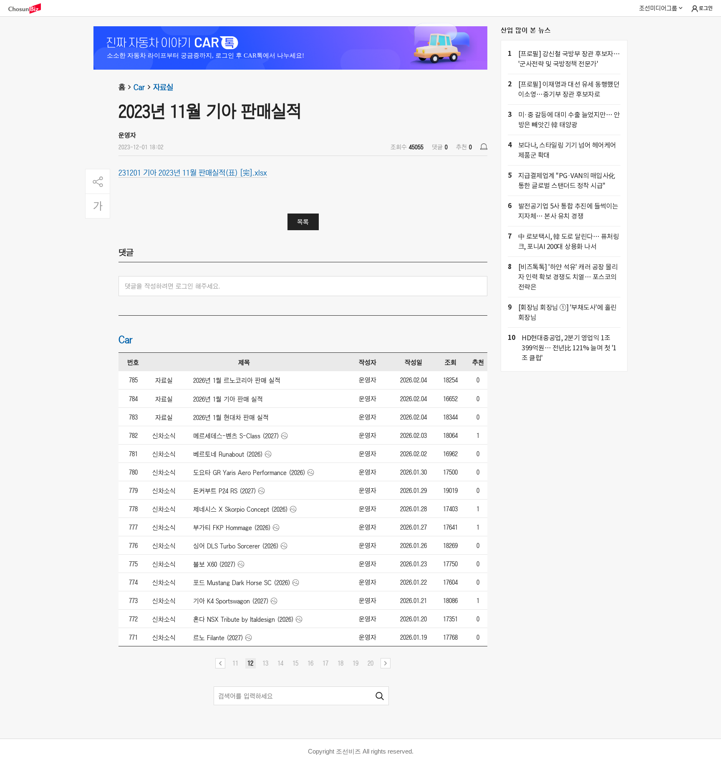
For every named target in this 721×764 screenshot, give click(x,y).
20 (370, 663)
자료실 (163, 87)
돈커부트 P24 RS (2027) (224, 491)
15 (295, 663)
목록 (303, 222)
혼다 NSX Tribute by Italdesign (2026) (243, 619)
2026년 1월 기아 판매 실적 (228, 399)
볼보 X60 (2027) (214, 564)
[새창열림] (28, 8)
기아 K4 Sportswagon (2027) (231, 601)
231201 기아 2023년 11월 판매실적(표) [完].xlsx (192, 172)
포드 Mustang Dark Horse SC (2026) (241, 582)
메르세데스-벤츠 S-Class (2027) (236, 436)
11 (235, 663)
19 (355, 663)
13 (265, 663)
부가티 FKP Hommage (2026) (232, 527)
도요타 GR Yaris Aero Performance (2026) (249, 472)
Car (139, 87)
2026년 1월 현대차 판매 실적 (231, 417)
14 (280, 663)
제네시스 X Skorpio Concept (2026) (240, 509)
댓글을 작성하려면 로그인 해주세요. (172, 286)
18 (340, 663)
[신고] (483, 146)
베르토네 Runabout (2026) (228, 454)
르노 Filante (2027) (218, 637)
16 (310, 663)
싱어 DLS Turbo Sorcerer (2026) (236, 546)
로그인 (706, 8)
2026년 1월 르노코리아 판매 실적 (236, 380)
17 (325, 663)
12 (250, 663)
